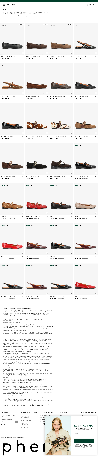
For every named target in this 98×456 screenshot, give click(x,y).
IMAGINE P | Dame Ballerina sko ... (8, 136)
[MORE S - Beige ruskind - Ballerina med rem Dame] (86, 119)
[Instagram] (4, 424)
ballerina (20, 16)
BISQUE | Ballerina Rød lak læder (8, 256)
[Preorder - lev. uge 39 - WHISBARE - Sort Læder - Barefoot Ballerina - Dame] (12, 39)
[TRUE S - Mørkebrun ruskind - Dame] (61, 159)
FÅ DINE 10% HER (83, 441)
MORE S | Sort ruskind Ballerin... (33, 176)
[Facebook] (2, 424)
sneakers (38, 16)
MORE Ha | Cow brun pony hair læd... (34, 136)
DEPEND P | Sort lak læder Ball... (57, 256)
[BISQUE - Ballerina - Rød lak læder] (12, 239)
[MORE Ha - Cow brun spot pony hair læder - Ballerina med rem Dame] (61, 119)
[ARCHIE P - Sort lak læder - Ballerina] (86, 159)
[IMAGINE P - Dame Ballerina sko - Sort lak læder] (12, 119)
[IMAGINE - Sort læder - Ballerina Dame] (86, 79)
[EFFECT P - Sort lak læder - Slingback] (12, 279)
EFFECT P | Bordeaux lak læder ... (82, 256)
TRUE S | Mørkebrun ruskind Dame (58, 176)
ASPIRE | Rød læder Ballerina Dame (34, 216)
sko (4, 16)
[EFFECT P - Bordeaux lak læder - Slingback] (86, 239)
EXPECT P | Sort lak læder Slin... (57, 296)
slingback (26, 16)
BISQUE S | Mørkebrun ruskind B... (33, 96)
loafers (15, 16)
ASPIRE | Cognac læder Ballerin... (8, 216)
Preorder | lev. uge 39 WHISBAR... (9, 56)
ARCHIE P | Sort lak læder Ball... (82, 176)
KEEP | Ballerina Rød (79, 296)
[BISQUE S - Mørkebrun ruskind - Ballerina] (37, 79)
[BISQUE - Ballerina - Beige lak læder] (86, 199)
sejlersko (9, 16)
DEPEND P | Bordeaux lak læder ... (33, 256)
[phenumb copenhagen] (10, 5)
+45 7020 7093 (27, 420)
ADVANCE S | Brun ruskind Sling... (8, 96)
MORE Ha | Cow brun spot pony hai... (58, 136)
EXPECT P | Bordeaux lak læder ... (33, 296)
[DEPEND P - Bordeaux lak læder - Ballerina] (37, 239)
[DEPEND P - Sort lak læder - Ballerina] (61, 239)
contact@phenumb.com (28, 418)
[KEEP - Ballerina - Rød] (86, 279)
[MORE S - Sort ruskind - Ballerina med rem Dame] (37, 159)
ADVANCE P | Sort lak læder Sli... (82, 56)
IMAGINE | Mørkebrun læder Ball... (57, 96)
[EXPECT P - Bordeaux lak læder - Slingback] (37, 279)
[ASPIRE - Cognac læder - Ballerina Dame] (12, 199)
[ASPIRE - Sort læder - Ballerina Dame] (61, 199)
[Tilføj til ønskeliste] (22, 56)
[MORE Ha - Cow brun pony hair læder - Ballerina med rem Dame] (37, 119)
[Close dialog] (95, 418)
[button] (93, 5)
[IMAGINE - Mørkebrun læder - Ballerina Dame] (61, 79)
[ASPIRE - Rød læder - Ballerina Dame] (37, 199)
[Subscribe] (16, 422)
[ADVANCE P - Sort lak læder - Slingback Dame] (86, 39)
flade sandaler (11, 355)
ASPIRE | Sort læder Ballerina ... (57, 216)
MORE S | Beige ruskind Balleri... (82, 136)
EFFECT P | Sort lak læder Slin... (8, 296)
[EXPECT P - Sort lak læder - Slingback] (61, 279)
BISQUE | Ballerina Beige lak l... (82, 216)
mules (32, 16)
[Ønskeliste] (90, 5)
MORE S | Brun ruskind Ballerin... (8, 176)
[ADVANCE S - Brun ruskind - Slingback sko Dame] (12, 79)
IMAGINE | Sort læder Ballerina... (82, 96)
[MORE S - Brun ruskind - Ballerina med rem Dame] (12, 159)
